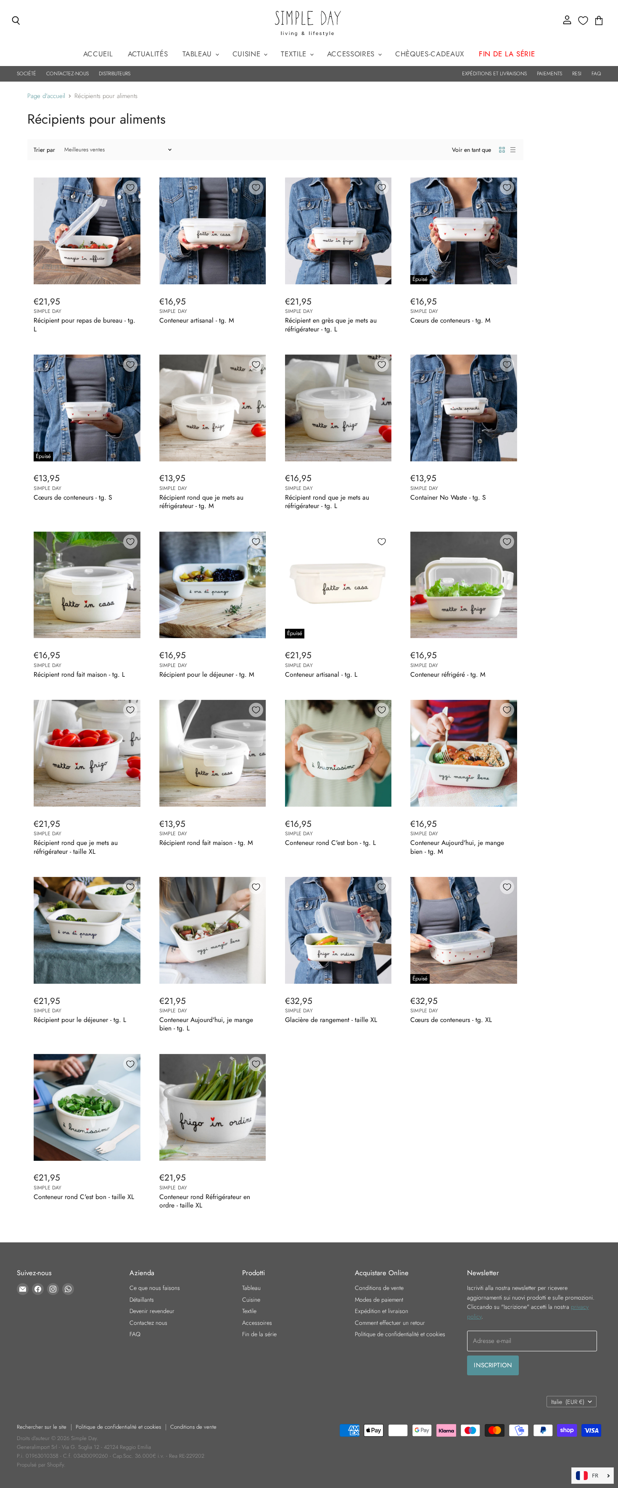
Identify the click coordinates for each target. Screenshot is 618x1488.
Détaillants (141, 1299)
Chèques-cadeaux (429, 54)
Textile (295, 54)
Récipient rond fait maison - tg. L (79, 674)
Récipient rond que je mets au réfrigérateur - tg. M (201, 501)
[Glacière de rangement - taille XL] (338, 930)
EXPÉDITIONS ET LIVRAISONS (494, 74)
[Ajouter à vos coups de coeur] (130, 187)
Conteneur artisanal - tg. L (321, 674)
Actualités (148, 54)
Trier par (44, 149)
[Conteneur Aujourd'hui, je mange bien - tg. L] (212, 930)
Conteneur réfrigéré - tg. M (448, 674)
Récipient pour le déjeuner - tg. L (80, 1020)
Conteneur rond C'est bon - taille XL (84, 1197)
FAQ (596, 74)
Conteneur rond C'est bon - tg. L (330, 842)
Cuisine (247, 54)
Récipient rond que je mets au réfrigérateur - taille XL (76, 847)
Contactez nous (148, 1323)
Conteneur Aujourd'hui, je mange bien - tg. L (206, 1024)
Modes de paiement (379, 1299)
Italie (567, 1402)
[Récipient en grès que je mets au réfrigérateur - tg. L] (338, 230)
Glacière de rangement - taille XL (331, 1020)
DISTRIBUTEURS (114, 74)
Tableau (198, 54)
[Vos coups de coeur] (583, 20)
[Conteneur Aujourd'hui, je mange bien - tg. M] (463, 753)
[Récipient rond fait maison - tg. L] (87, 585)
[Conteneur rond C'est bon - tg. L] (338, 753)
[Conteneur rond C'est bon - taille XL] (87, 1107)
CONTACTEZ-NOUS (67, 74)
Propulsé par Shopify (40, 1465)
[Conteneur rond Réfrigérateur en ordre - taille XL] (212, 1107)
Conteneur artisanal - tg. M (196, 320)
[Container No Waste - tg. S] (463, 408)
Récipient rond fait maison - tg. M (206, 842)
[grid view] (502, 150)
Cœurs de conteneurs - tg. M (450, 320)
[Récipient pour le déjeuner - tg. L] (87, 930)
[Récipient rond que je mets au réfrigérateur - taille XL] (87, 753)
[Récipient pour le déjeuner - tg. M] (212, 585)
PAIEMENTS (549, 74)
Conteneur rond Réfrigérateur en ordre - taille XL (204, 1201)
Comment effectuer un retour (390, 1323)
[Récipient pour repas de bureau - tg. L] (87, 230)
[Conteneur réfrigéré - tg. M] (463, 585)
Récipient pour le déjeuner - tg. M (206, 674)
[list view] (513, 150)
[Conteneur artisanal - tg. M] (212, 230)
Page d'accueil (46, 96)
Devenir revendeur (151, 1311)
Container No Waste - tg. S (448, 497)
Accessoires (352, 54)
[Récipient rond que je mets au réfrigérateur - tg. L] (338, 408)
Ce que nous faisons (154, 1288)
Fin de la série (259, 1334)
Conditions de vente (379, 1288)
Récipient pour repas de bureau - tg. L (84, 324)
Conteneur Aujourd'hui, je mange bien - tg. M (457, 847)
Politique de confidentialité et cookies (400, 1334)
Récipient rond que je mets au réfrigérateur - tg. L (327, 501)
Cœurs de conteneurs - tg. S (73, 497)
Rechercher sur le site (41, 1427)
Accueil (98, 54)
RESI (576, 74)
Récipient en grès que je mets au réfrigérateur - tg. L (331, 324)
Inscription (493, 1365)
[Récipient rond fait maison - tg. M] (212, 753)
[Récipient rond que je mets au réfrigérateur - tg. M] (212, 408)
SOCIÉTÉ (26, 74)
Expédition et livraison (381, 1311)
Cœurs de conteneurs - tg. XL (451, 1020)
